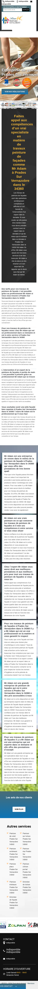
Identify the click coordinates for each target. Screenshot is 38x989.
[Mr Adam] (12, 20)
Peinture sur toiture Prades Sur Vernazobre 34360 (27, 838)
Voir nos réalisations (15, 92)
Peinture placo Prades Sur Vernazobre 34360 (14, 869)
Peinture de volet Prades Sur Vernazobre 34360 (14, 838)
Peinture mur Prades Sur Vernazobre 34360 (27, 854)
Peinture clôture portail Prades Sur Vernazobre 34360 (27, 871)
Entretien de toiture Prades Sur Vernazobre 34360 (27, 887)
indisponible (9, 1)
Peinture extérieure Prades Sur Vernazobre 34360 (14, 854)
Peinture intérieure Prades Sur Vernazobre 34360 (14, 887)
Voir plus (19, 809)
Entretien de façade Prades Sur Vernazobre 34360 (14, 902)
